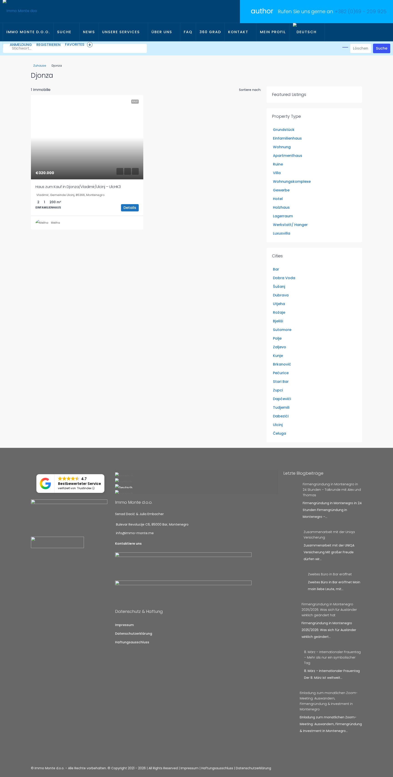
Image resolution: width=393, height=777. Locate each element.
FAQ (188, 32)
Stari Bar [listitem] (281, 381)
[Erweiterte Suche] (345, 47)
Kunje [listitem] (278, 355)
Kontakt (238, 32)
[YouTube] (359, 768)
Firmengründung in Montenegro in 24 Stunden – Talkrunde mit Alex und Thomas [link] (332, 489)
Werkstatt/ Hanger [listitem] (290, 224)
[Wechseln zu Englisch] (196, 480)
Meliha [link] (55, 223)
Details (129, 207)
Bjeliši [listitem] (278, 321)
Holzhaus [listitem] (281, 207)
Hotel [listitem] (278, 198)
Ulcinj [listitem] (278, 424)
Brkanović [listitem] (282, 364)
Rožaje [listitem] (279, 312)
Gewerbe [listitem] (281, 190)
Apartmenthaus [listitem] (287, 155)
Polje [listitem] (277, 338)
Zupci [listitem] (278, 390)
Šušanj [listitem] (279, 286)
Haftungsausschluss (132, 642)
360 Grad (210, 32)
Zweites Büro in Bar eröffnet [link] (330, 574)
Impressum (124, 625)
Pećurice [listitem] (281, 373)
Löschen (360, 48)
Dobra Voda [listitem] (284, 278)
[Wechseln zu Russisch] (196, 492)
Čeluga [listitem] (279, 433)
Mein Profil (273, 32)
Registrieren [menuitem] (48, 44)
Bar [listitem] (276, 269)
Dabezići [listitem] (281, 416)
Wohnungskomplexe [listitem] (292, 181)
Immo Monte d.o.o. (28, 32)
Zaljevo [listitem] (279, 347)
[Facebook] (348, 768)
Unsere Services (121, 32)
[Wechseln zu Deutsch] (196, 486)
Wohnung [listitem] (282, 147)
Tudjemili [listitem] (281, 407)
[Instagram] (354, 768)
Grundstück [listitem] (284, 129)
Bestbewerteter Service (79, 483)
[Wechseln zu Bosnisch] (196, 474)
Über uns (161, 32)
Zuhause (39, 65)
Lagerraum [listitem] (283, 216)
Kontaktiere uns (128, 543)
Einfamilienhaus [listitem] (287, 138)
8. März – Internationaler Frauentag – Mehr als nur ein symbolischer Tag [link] (332, 657)
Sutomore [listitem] (282, 329)
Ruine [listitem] (278, 164)
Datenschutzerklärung (133, 633)
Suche (64, 32)
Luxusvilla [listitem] (281, 233)
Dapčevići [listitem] (282, 398)
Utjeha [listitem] (279, 303)
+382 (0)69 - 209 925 (360, 11)
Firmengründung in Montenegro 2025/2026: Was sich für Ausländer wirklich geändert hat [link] (329, 609)
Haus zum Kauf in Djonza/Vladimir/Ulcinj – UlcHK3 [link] (78, 186)
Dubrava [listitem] (281, 295)
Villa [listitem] (277, 172)
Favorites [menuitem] (78, 44)
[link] (87, 137)
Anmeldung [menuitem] (21, 44)
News (89, 32)
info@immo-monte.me (135, 533)
